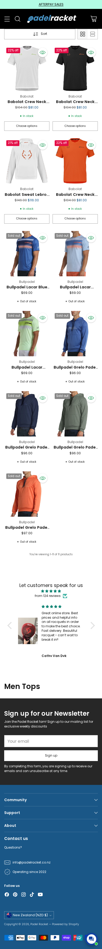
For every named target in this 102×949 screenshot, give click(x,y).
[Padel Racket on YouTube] (40, 895)
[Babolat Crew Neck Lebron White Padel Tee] (26, 68)
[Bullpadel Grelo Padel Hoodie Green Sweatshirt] (75, 413)
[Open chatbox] (91, 939)
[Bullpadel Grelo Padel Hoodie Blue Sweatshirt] (75, 333)
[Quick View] (42, 52)
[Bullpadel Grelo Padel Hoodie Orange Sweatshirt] (26, 494)
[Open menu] (7, 19)
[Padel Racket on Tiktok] (32, 895)
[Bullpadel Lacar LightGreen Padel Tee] (26, 333)
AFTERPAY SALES (51, 4)
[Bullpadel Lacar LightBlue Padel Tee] (75, 253)
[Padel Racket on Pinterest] (15, 895)
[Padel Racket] (51, 19)
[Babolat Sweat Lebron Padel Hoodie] (26, 161)
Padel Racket (39, 924)
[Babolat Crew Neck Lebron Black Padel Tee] (75, 68)
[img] (51, 591)
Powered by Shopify (65, 924)
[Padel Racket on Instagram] (23, 895)
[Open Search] (17, 19)
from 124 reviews (48, 596)
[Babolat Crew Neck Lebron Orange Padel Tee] (75, 161)
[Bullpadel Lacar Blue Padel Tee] (26, 253)
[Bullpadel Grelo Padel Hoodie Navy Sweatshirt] (26, 413)
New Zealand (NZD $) (30, 915)
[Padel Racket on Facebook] (7, 895)
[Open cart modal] (93, 19)
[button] (10, 625)
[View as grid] (83, 34)
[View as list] (93, 34)
